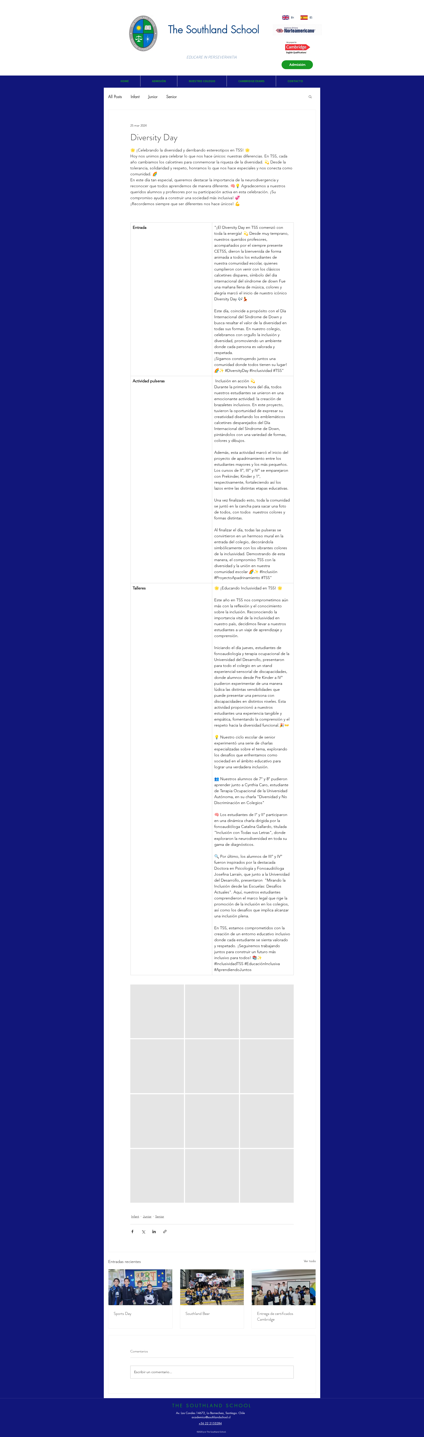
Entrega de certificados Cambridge (275, 1316)
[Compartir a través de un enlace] (165, 1231)
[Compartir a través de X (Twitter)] (143, 1231)
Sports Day (122, 1313)
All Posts (115, 96)
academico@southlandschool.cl (211, 1417)
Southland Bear (198, 1313)
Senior (171, 96)
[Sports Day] (140, 1287)
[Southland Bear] (212, 1287)
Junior (152, 96)
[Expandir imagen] (157, 1011)
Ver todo (310, 1261)
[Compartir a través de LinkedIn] (154, 1231)
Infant (135, 96)
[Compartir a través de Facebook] (132, 1231)
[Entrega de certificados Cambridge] (284, 1287)
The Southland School (213, 29)
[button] (158, 81)
